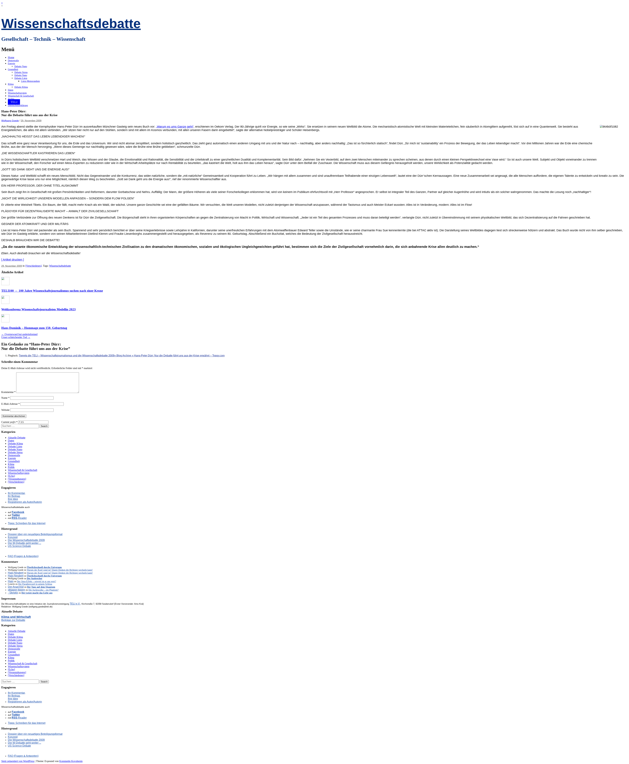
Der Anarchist (16, 586)
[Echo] (11, 476)
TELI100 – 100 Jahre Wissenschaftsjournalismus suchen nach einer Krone (52, 290)
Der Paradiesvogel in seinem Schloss (35, 584)
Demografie (13, 60)
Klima (11, 84)
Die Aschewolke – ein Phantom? (43, 590)
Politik (11, 467)
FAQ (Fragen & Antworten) (23, 556)
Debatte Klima (21, 87)
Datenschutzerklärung (18, 105)
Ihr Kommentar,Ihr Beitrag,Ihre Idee (16, 496)
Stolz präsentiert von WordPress (17, 761)
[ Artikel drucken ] (12, 259)
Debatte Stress (21, 72)
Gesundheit (13, 69)
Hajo (10, 581)
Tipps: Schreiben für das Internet (26, 523)
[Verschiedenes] (33, 265)
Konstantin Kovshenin (71, 761)
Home (11, 57)
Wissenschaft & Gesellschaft (21, 96)
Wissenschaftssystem (17, 93)
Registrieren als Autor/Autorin (25, 502)
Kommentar (8, 392)
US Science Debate (19, 546)
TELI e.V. (75, 603)
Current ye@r (9, 422)
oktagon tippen (16, 589)
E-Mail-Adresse (10, 403)
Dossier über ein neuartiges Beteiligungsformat (35, 534)
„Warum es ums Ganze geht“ (175, 126)
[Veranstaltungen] (17, 479)
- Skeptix (13, 592)
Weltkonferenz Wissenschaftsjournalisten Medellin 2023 (38, 309)
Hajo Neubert (15, 572)
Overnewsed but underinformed (19, 334)
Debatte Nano (20, 66)
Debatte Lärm (20, 78)
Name (5, 397)
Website (5, 410)
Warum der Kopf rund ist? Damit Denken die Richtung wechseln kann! (60, 570)
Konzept (13, 537)
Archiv (11, 99)
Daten (10, 90)
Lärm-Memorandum (30, 81)
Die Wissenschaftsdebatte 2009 (26, 540)
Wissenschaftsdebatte (71, 23)
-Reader (19, 518)
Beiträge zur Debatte (13, 620)
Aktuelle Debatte (16, 437)
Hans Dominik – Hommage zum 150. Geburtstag (34, 328)
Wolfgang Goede (10, 120)
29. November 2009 (31, 120)
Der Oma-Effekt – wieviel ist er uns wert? (36, 581)
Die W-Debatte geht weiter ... (24, 543)
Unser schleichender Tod (15, 337)
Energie (11, 63)
